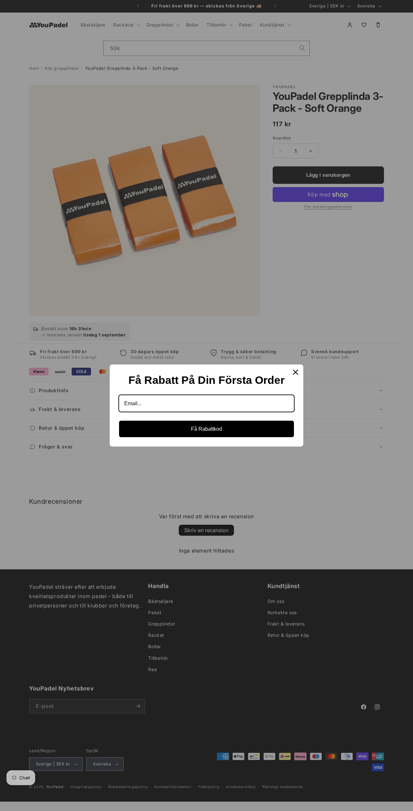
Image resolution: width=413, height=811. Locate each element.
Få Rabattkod (206, 429)
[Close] (295, 372)
